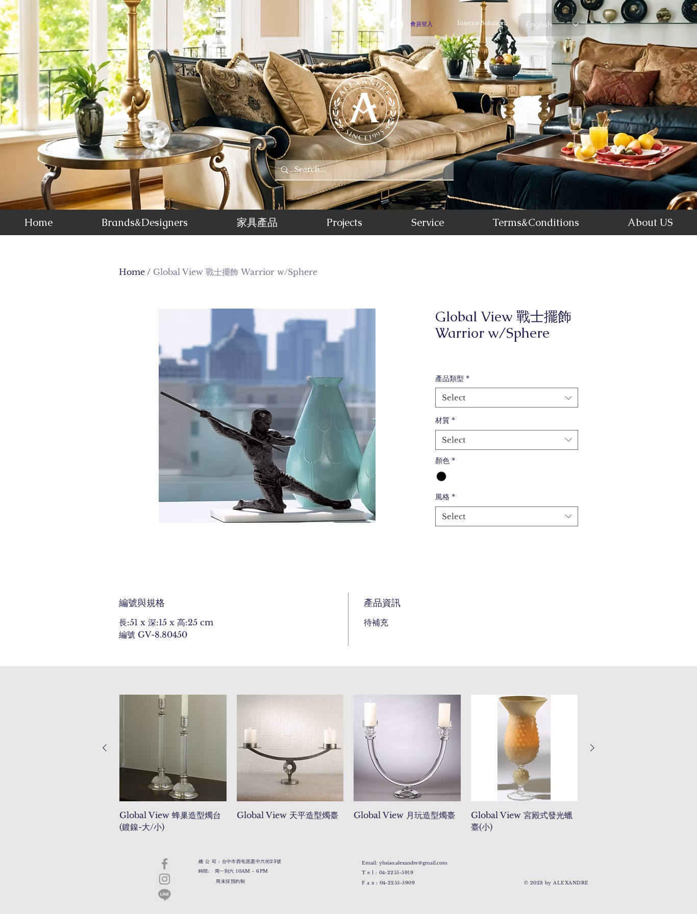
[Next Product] (592, 748)
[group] (348, 769)
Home (132, 272)
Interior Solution (481, 23)
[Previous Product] (104, 748)
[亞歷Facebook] (164, 863)
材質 (445, 420)
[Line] (164, 894)
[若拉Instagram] (164, 879)
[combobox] (506, 398)
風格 (445, 496)
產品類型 (452, 378)
